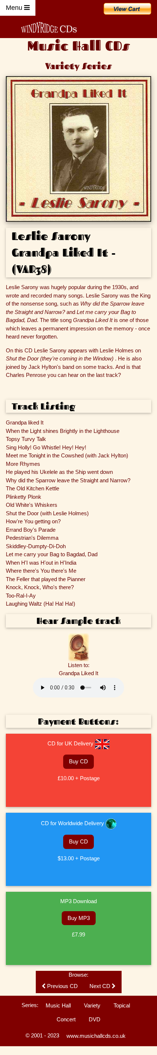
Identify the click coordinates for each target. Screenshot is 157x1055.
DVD (94, 1019)
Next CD (100, 986)
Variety (92, 1005)
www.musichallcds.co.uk (96, 1036)
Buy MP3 (79, 918)
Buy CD (78, 761)
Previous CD (62, 986)
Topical (122, 1005)
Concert (66, 1019)
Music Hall (58, 1005)
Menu (15, 7)
